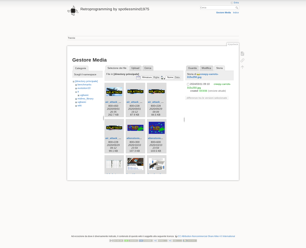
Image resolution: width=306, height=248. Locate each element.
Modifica (206, 68)
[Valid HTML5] (160, 240)
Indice (236, 12)
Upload (135, 68)
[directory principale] (86, 81)
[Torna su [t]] (242, 67)
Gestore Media (223, 12)
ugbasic (84, 95)
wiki (80, 105)
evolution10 (84, 88)
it (78, 91)
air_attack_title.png (117, 101)
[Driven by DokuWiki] (190, 240)
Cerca (237, 7)
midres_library (86, 98)
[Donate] (131, 240)
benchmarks (84, 84)
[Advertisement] (153, 28)
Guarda (192, 68)
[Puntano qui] (242, 60)
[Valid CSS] (175, 240)
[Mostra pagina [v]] (242, 53)
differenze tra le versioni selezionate (207, 97)
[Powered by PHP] (146, 240)
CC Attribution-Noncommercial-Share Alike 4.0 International (206, 236)
